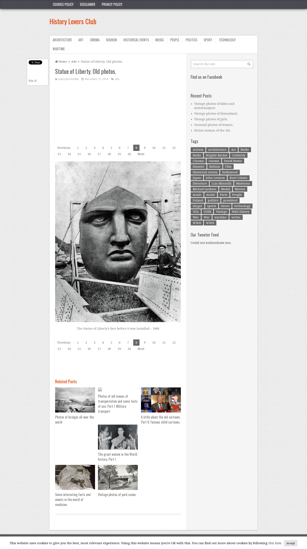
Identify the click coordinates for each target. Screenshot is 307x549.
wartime (220, 217)
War (196, 217)
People (174, 39)
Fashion (111, 39)
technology (242, 206)
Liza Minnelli (221, 183)
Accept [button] (290, 543)
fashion (214, 166)
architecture (217, 149)
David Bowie (233, 161)
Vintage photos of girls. (211, 119)
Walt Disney (240, 211)
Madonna (243, 183)
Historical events (136, 39)
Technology (227, 39)
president (230, 200)
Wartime (59, 48)
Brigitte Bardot (216, 155)
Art (81, 39)
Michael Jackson (204, 189)
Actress (198, 149)
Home (62, 61)
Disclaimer (87, 4)
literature (200, 183)
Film (228, 166)
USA (196, 211)
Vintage (221, 211)
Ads (74, 61)
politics (213, 200)
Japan (197, 178)
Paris (223, 194)
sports (211, 206)
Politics (191, 39)
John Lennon (215, 178)
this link (274, 543)
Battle (245, 149)
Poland (198, 200)
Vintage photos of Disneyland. (216, 113)
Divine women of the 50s (212, 130)
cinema (214, 161)
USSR (207, 211)
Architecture (62, 39)
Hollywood (230, 172)
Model (225, 189)
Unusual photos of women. (213, 124)
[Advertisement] (181, 21)
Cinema (95, 39)
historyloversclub (68, 79)
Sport (208, 39)
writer (236, 217)
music (197, 194)
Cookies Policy (63, 4)
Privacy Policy (112, 4)
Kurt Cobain (238, 178)
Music (159, 39)
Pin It (33, 80)
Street (225, 206)
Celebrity (238, 155)
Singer (197, 206)
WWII (197, 223)
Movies (240, 189)
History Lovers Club (72, 21)
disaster (198, 166)
